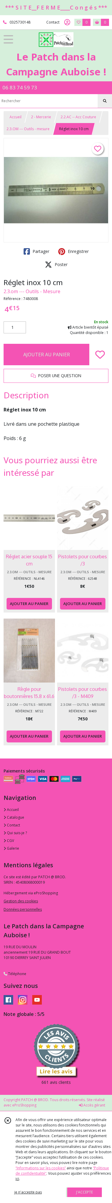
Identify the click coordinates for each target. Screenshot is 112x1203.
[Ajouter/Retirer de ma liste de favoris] (100, 354)
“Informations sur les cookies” (41, 1168)
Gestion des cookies (21, 901)
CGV (10, 840)
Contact (52, 22)
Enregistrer (78, 251)
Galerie (12, 848)
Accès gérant (93, 1105)
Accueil (16, 116)
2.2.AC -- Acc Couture (78, 116)
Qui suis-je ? (16, 832)
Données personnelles (23, 909)
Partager (40, 251)
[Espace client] (67, 22)
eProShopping (24, 1105)
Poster (60, 264)
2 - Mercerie (41, 116)
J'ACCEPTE (84, 1192)
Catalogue (15, 817)
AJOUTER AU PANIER (46, 354)
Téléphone (16, 973)
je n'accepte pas (28, 1192)
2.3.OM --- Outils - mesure (28, 128)
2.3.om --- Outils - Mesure (32, 291)
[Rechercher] (105, 101)
